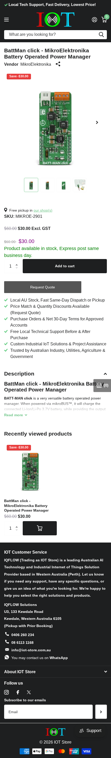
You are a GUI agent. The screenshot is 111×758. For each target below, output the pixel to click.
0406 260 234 (22, 635)
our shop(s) (43, 210)
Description (19, 374)
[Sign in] (94, 19)
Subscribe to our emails (25, 700)
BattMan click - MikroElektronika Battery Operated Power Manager (26, 505)
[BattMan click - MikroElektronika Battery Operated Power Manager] (30, 468)
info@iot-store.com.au (31, 650)
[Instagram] (6, 692)
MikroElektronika (35, 64)
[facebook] (18, 692)
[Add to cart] (40, 528)
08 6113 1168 (22, 642)
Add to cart (65, 266)
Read (13, 415)
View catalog (7, 19)
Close (55, 671)
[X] (29, 692)
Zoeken (101, 34)
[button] (97, 122)
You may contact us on (39, 658)
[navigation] (31, 185)
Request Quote (42, 287)
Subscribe (101, 712)
